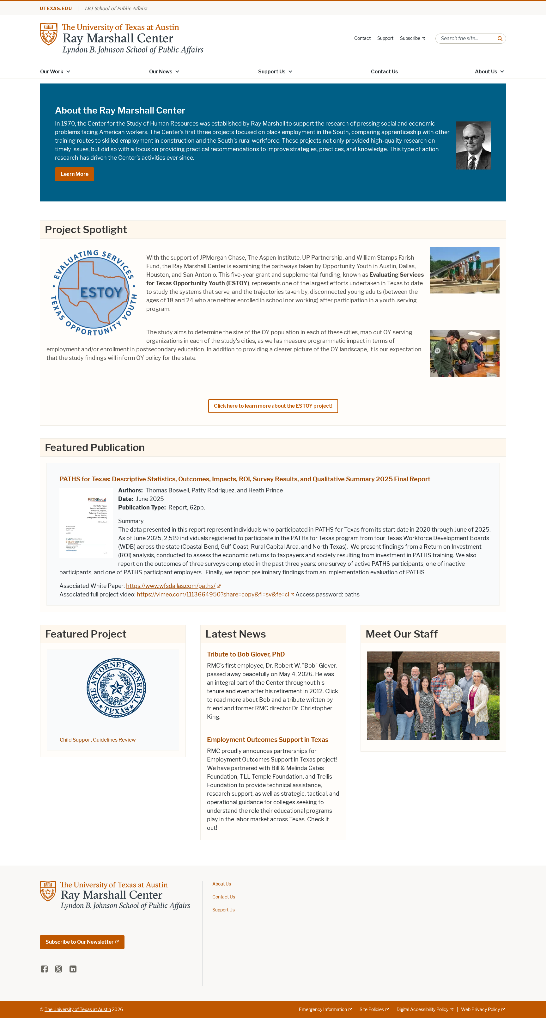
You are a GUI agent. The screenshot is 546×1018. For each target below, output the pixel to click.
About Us (486, 72)
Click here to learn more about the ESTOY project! (273, 406)
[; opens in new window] (433, 695)
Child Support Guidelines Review (98, 740)
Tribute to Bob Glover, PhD (246, 654)
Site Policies (372, 1009)
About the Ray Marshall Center (120, 110)
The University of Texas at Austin (78, 1009)
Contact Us (384, 72)
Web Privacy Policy (480, 1009)
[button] (68, 71)
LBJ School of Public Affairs (116, 8)
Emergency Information (323, 1009)
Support (385, 38)
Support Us (271, 72)
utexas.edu (56, 8)
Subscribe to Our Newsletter (80, 942)
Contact (362, 38)
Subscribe (410, 38)
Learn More (74, 174)
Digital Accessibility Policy (422, 1009)
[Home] (121, 38)
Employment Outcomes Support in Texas (267, 739)
